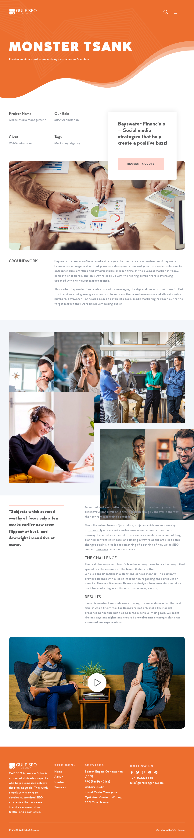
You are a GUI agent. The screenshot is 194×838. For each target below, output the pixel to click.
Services (60, 787)
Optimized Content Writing (103, 797)
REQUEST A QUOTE (141, 164)
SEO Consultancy (97, 802)
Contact (60, 782)
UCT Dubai (178, 830)
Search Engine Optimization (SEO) (104, 774)
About (58, 776)
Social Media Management (103, 792)
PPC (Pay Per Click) (97, 781)
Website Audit (95, 787)
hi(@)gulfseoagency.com (146, 782)
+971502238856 (141, 778)
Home (58, 771)
